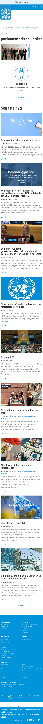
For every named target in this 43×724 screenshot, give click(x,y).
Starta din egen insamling (29, 624)
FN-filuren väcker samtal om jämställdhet (16, 466)
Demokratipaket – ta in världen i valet (21, 140)
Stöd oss (25, 622)
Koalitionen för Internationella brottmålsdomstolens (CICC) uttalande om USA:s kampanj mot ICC (21, 193)
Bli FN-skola (4, 628)
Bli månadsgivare (27, 626)
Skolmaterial (5, 643)
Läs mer (3, 159)
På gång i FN (7, 357)
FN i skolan (5, 637)
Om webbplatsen (6, 657)
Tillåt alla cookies (33, 720)
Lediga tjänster (5, 652)
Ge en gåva (4, 626)
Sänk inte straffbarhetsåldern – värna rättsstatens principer (21, 305)
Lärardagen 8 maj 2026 (13, 523)
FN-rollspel (4, 641)
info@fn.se (25, 677)
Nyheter (24, 637)
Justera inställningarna (16, 720)
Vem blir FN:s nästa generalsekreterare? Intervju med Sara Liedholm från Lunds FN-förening (21, 251)
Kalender (4, 655)
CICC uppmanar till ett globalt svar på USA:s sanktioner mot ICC (21, 577)
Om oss (3, 647)
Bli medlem (4, 624)
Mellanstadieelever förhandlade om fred (20, 411)
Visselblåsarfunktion (7, 653)
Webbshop (25, 632)
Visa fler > (21, 606)
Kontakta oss (5, 650)
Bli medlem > (21, 97)
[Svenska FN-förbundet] (5, 12)
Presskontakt (26, 639)
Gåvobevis (25, 630)
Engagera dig (5, 622)
